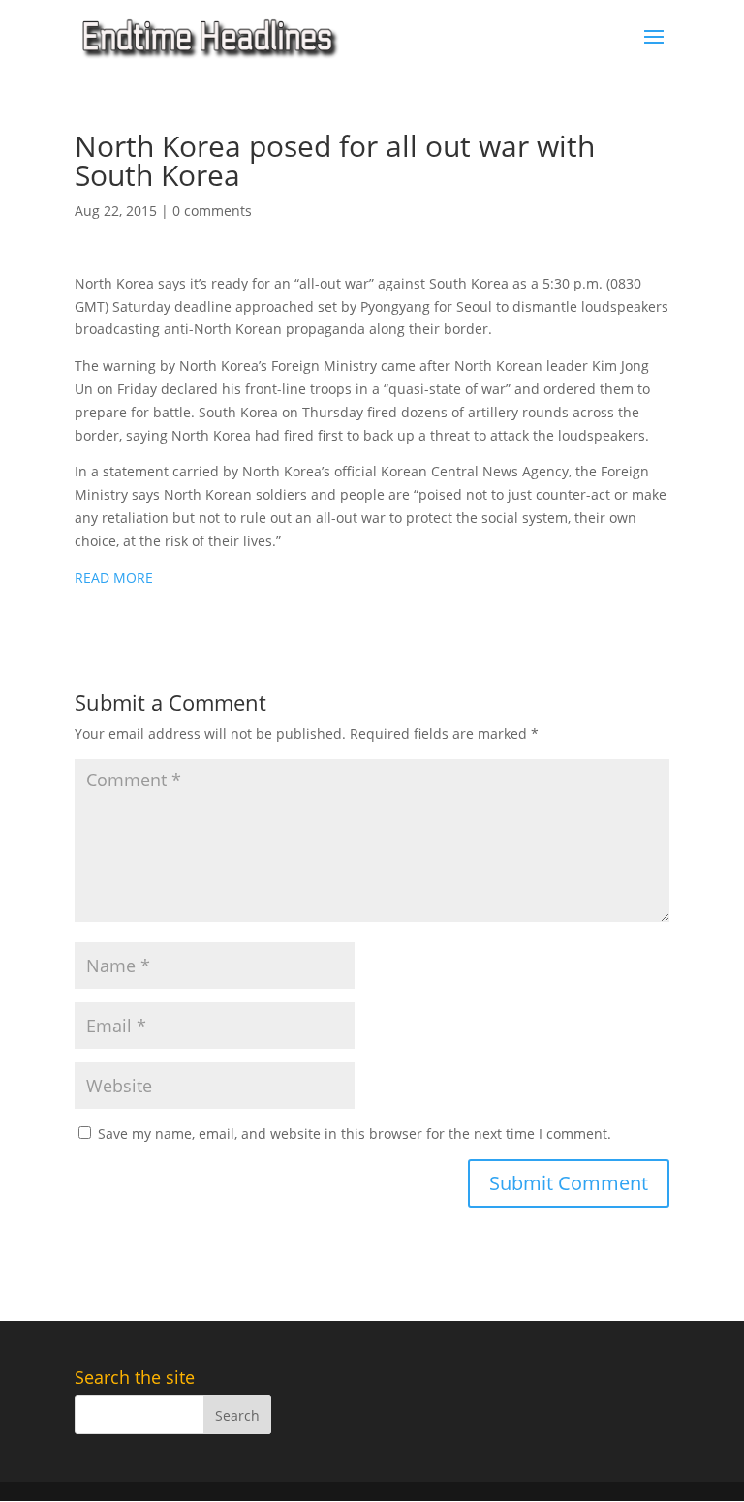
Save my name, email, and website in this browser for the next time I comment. (354, 1133)
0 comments (212, 210)
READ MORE (114, 577)
